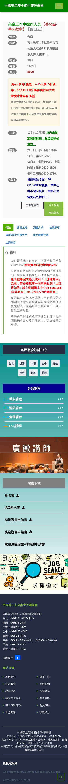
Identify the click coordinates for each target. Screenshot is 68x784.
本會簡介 (10, 676)
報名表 (9, 495)
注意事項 (55, 227)
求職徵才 (45, 712)
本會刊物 (45, 683)
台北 (11, 363)
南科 (22, 372)
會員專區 (45, 705)
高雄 (33, 372)
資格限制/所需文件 (16, 234)
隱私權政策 (10, 763)
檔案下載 (45, 676)
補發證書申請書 (16, 520)
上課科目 (11, 242)
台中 (44, 363)
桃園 (22, 363)
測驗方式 (38, 227)
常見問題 (10, 712)
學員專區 (45, 698)
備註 (8, 227)
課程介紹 (22, 227)
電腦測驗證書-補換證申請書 (25, 544)
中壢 (33, 363)
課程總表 (10, 691)
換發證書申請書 (16, 532)
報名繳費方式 (40, 234)
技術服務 (10, 683)
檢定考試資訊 (13, 698)
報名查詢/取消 (13, 705)
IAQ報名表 (12, 508)
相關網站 (45, 691)
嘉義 (55, 363)
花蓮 (44, 372)
